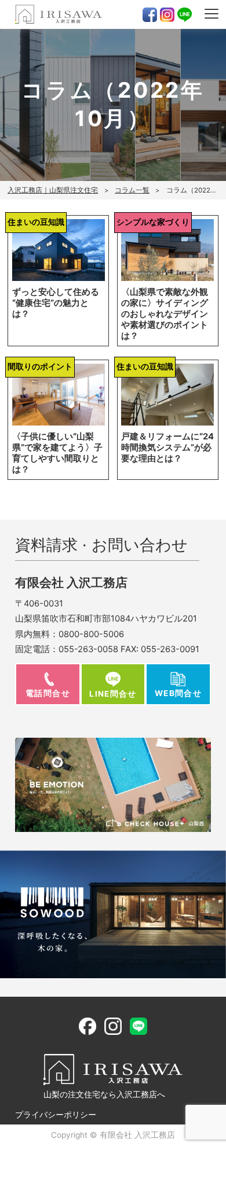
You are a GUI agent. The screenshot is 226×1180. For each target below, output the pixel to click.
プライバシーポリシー (55, 1114)
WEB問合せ (178, 693)
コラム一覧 (132, 190)
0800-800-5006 (91, 634)
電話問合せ (47, 693)
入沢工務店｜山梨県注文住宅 (53, 190)
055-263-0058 (88, 649)
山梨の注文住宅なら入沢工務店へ (104, 1094)
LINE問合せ (113, 693)
